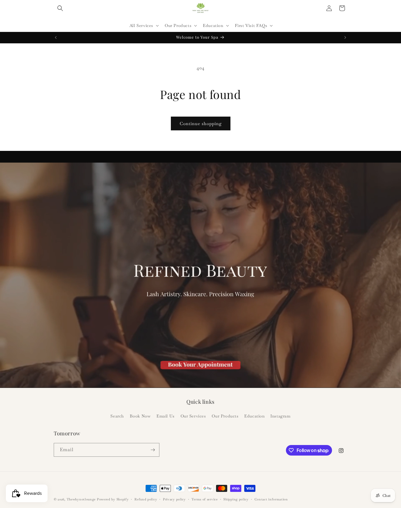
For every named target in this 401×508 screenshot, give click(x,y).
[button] (60, 8)
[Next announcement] (345, 37)
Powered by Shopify (113, 499)
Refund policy (145, 499)
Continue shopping (201, 123)
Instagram (280, 416)
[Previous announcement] (55, 37)
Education (254, 416)
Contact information (271, 499)
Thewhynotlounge (81, 499)
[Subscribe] (152, 450)
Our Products (225, 416)
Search (117, 416)
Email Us (165, 416)
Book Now (140, 416)
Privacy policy (174, 499)
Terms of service (204, 499)
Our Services (193, 416)
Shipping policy (236, 499)
